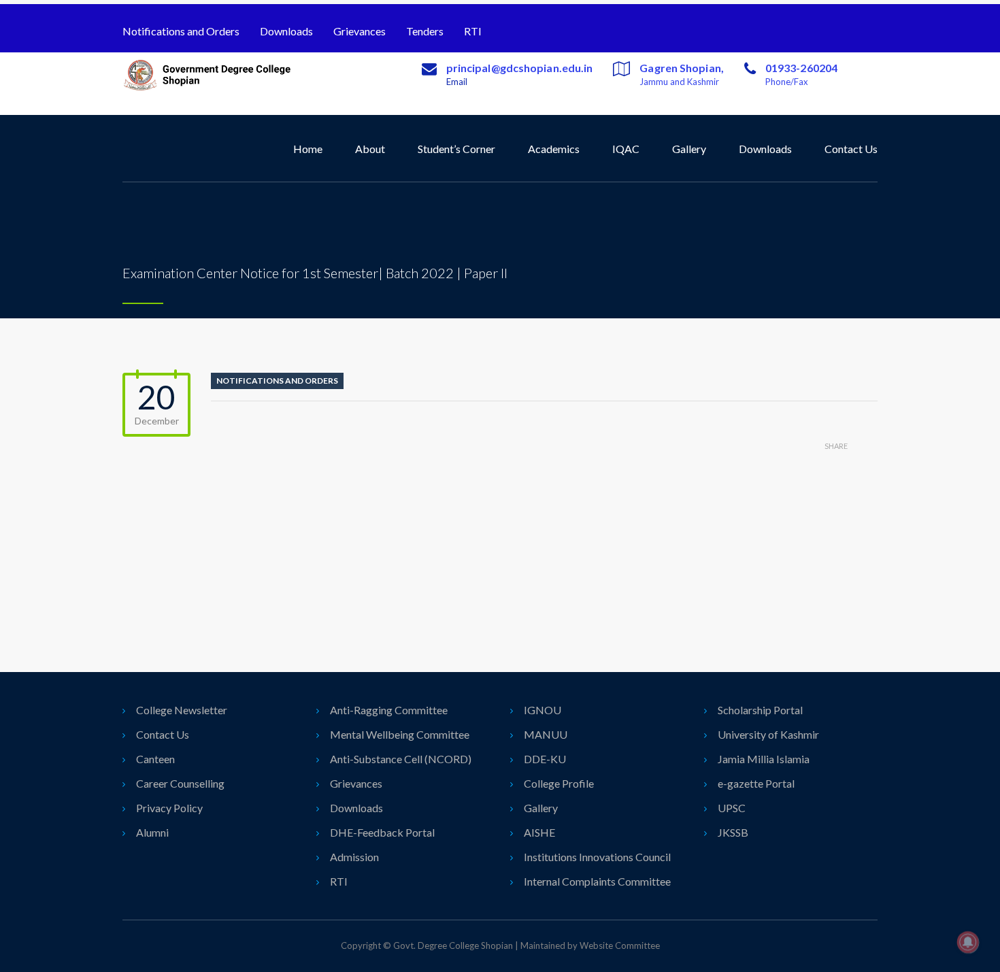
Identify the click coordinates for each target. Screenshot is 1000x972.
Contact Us (851, 148)
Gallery (689, 148)
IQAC (625, 148)
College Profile (559, 783)
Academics (554, 148)
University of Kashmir (768, 734)
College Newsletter (181, 709)
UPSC (732, 807)
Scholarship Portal (760, 709)
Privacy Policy (169, 807)
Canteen (155, 758)
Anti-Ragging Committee (389, 709)
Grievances (359, 30)
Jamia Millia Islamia (764, 758)
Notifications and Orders (180, 30)
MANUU (545, 734)
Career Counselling (180, 783)
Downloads (286, 30)
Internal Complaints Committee (597, 881)
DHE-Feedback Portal (382, 832)
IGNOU (542, 709)
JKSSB (733, 832)
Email (456, 81)
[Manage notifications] (968, 942)
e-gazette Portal (756, 783)
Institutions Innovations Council (597, 856)
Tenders (425, 30)
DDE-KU (545, 758)
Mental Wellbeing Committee (399, 734)
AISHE (539, 832)
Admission (354, 856)
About (370, 148)
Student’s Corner (456, 148)
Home (307, 148)
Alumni (152, 832)
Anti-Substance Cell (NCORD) (400, 758)
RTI (473, 30)
